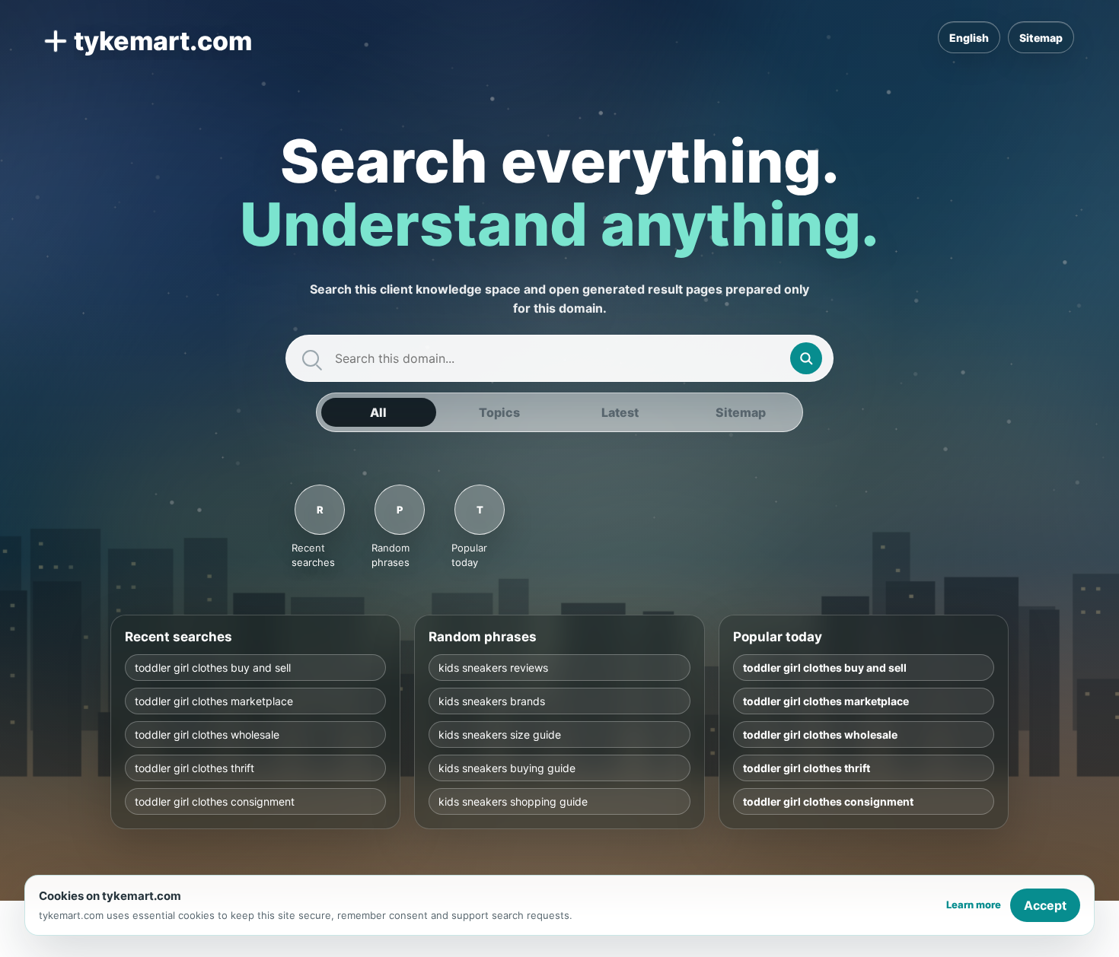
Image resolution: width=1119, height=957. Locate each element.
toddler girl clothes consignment (215, 800)
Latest (620, 412)
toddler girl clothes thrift (194, 767)
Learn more (973, 904)
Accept (1045, 905)
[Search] (806, 358)
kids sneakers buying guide (506, 767)
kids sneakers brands (491, 700)
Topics (499, 412)
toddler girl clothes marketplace (214, 700)
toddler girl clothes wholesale (207, 733)
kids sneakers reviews (493, 666)
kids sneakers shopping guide (513, 800)
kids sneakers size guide (499, 733)
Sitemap (1041, 37)
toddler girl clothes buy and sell (213, 666)
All (378, 412)
